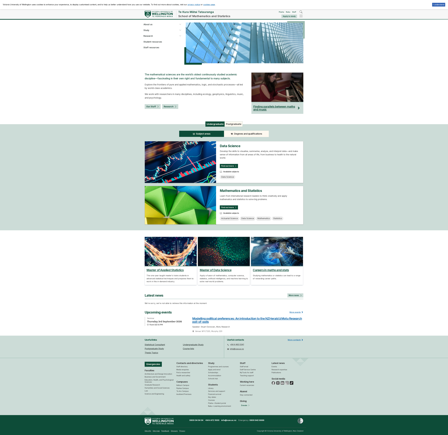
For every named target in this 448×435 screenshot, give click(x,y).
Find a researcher (183, 372)
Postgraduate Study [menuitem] (154, 348)
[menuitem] (148, 431)
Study (146, 30)
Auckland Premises (183, 394)
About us (148, 24)
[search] (301, 12)
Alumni (243, 391)
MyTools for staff (246, 372)
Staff (294, 12)
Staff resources (151, 47)
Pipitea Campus (182, 388)
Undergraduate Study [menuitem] (193, 344)
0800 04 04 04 (196, 420)
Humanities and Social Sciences (157, 388)
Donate (244, 405)
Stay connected (246, 395)
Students (213, 384)
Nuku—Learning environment (219, 406)
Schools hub (213, 379)
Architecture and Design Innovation (158, 374)
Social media (278, 378)
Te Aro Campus (182, 391)
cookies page (209, 4)
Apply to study (289, 16)
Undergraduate (215, 124)
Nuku (288, 12)
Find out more (227, 166)
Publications (276, 372)
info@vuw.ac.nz (237, 349)
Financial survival (214, 394)
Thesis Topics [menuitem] (151, 352)
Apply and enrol (214, 370)
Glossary (174, 431)
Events (274, 367)
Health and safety (183, 376)
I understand (438, 4)
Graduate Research (152, 385)
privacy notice (194, 4)
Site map (156, 431)
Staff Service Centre (248, 370)
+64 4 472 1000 (212, 420)
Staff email (244, 367)
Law (146, 391)
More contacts (294, 340)
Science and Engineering (154, 394)
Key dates (212, 397)
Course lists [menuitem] (188, 348)
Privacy (182, 431)
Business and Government (155, 377)
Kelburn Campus (182, 385)
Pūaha (281, 12)
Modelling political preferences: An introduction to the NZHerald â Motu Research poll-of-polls (247, 320)
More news (294, 295)
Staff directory (182, 367)
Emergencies (153, 364)
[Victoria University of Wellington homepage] (159, 14)
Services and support (216, 391)
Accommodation (214, 376)
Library (211, 388)
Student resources (153, 42)
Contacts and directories (189, 363)
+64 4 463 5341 (237, 344)
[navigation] (301, 16)
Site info (148, 431)
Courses (211, 400)
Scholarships (213, 372)
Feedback (165, 431)
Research (148, 36)
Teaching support (247, 376)
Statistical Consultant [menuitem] (155, 344)
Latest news (278, 363)
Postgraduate (233, 124)
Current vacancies (247, 385)
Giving (243, 401)
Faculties (149, 370)
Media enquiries (182, 370)
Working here (247, 381)
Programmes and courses (218, 367)
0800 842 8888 (256, 420)
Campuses (182, 381)
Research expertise (279, 370)
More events (295, 312)
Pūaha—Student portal (217, 403)
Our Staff (151, 106)
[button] (180, 24)
